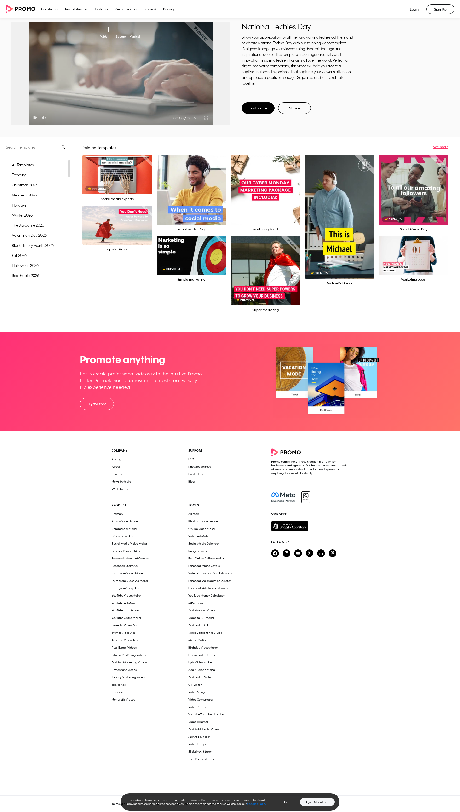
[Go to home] (23, 9)
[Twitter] (309, 553)
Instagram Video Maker (128, 573)
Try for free (97, 404)
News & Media (121, 481)
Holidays (19, 205)
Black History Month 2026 (33, 245)
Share (294, 108)
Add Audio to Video (201, 670)
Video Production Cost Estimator (210, 573)
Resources (123, 9)
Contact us (195, 474)
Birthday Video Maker (203, 647)
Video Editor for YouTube (205, 632)
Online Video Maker (201, 528)
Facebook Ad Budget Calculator (209, 580)
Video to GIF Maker (201, 618)
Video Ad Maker (199, 536)
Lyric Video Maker (200, 662)
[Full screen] (206, 118)
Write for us (120, 489)
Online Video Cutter (201, 655)
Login (414, 9)
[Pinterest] (332, 553)
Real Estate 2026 (25, 275)
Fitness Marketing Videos (129, 655)
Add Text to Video (200, 677)
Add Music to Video (201, 610)
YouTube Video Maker (126, 595)
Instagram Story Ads (126, 588)
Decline (289, 802)
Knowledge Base (199, 466)
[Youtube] (298, 553)
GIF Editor (195, 684)
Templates (73, 9)
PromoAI (151, 9)
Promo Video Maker (125, 521)
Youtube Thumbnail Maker (206, 714)
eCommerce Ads (123, 536)
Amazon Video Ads (125, 640)
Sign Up (440, 9)
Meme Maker (197, 640)
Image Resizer (197, 551)
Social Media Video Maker (129, 543)
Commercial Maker (124, 528)
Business (117, 692)
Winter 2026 (22, 215)
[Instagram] (305, 497)
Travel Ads (119, 684)
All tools (194, 514)
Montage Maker (199, 736)
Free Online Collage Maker (206, 558)
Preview (117, 169)
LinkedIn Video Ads (125, 625)
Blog (191, 481)
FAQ (191, 459)
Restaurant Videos (124, 670)
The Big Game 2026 (28, 225)
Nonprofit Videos (123, 699)
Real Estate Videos (124, 647)
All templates (23, 164)
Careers (117, 474)
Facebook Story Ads (125, 566)
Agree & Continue (317, 802)
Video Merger (197, 692)
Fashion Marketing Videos (129, 662)
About (116, 466)
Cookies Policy (257, 804)
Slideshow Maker (200, 751)
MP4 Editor (195, 603)
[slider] (33, 110)
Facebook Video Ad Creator (130, 558)
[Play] (35, 117)
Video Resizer (197, 707)
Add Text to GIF (198, 625)
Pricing (168, 9)
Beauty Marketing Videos (129, 677)
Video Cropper (198, 744)
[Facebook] (283, 497)
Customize (258, 108)
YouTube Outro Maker (126, 618)
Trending (19, 175)
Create (46, 9)
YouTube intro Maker (126, 610)
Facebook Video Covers (204, 566)
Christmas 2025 (24, 185)
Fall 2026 (19, 255)
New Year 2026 (24, 195)
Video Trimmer (198, 722)
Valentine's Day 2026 (29, 235)
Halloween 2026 (25, 265)
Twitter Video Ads (124, 632)
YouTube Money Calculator (206, 595)
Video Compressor (200, 699)
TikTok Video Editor (201, 759)
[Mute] (45, 118)
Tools (98, 9)
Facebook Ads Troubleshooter (208, 588)
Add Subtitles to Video (203, 729)
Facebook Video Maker (127, 551)
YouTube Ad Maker (124, 603)
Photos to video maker (203, 521)
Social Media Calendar (203, 543)
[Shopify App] (309, 526)
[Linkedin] (321, 553)
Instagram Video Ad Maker (130, 580)
